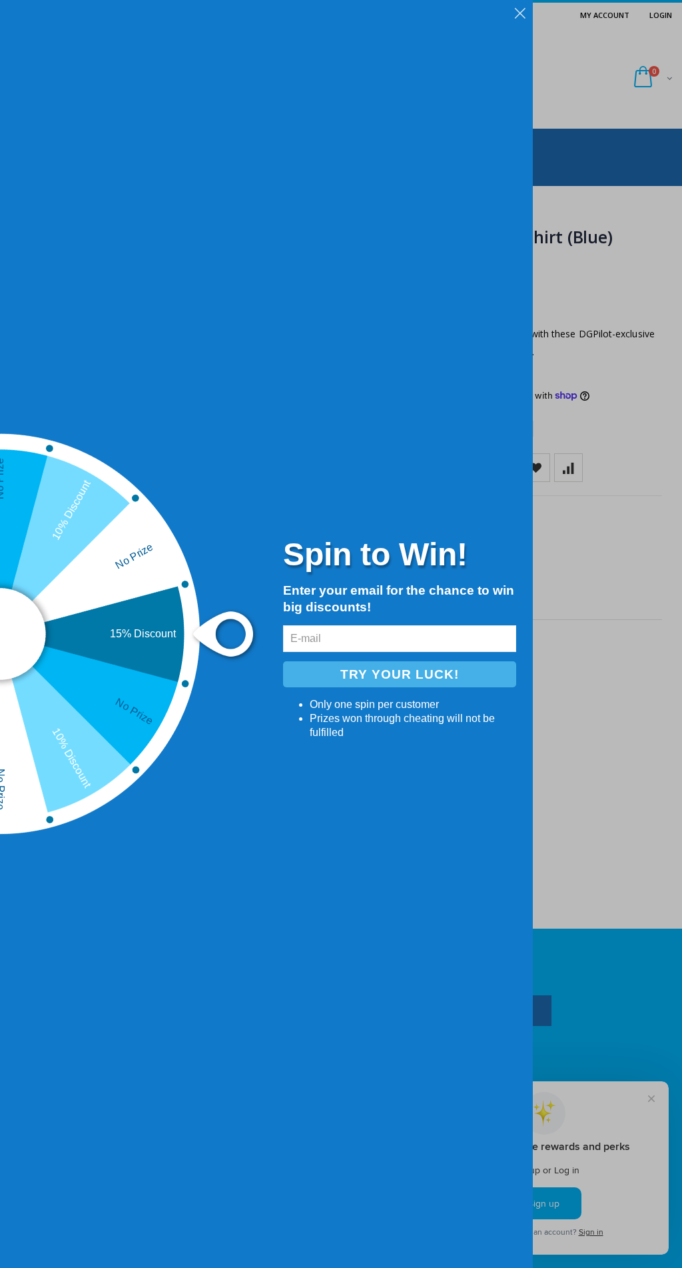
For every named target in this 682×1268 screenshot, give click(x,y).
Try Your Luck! (399, 674)
